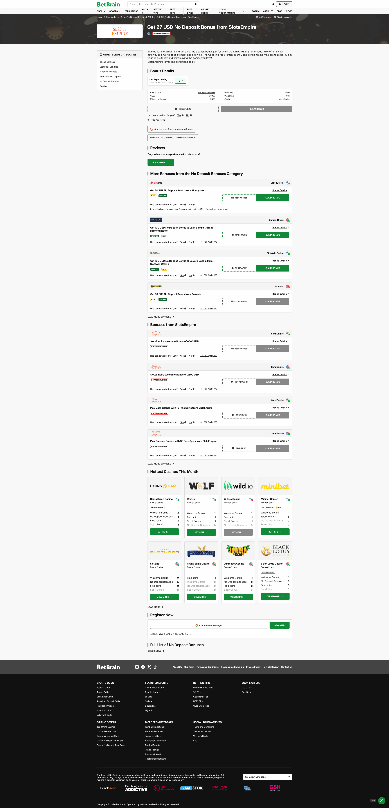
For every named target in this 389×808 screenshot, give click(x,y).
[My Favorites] (273, 4)
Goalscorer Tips (200, 696)
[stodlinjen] (219, 788)
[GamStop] (191, 788)
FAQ (195, 740)
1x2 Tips (197, 692)
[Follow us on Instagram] (137, 667)
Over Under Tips (201, 705)
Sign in (188, 634)
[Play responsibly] (163, 788)
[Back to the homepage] (108, 4)
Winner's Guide (200, 736)
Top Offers (246, 687)
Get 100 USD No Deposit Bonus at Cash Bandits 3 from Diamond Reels (181, 229)
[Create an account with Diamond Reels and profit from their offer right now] (209, 242)
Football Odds (103, 687)
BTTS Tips (198, 701)
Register (279, 625)
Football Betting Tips (203, 687)
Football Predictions (154, 727)
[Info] (381, 800)
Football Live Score (154, 731)
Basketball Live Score (155, 740)
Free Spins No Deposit (110, 76)
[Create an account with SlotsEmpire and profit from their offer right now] (157, 120)
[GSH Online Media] (274, 788)
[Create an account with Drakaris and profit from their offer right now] (209, 308)
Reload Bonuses (107, 62)
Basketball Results (153, 754)
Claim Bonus (256, 109)
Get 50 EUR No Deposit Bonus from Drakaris (175, 294)
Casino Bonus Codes (107, 731)
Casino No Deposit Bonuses (110, 740)
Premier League (152, 692)
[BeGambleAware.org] (108, 788)
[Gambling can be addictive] (136, 788)
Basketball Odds (105, 696)
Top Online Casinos (106, 727)
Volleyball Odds (104, 715)
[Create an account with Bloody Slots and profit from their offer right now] (220, 209)
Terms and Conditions (203, 727)
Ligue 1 (148, 710)
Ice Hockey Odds (105, 705)
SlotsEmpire (284, 99)
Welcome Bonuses (108, 71)
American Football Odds (108, 701)
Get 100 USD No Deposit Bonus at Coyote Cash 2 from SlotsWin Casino (181, 262)
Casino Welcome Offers (108, 736)
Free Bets (245, 692)
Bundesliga (150, 705)
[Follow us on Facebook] (143, 667)
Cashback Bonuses (108, 66)
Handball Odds (104, 710)
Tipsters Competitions (155, 759)
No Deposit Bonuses (109, 81)
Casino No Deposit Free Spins (111, 745)
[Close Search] (196, 4)
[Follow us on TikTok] (155, 667)
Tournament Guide (202, 731)
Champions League (154, 687)
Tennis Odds (103, 692)
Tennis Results (152, 749)
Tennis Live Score (153, 736)
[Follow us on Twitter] (149, 667)
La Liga (148, 696)
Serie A (148, 701)
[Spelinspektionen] (247, 788)
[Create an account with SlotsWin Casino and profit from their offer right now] (209, 276)
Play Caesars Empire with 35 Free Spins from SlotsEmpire (183, 441)
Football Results (152, 745)
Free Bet (103, 86)
